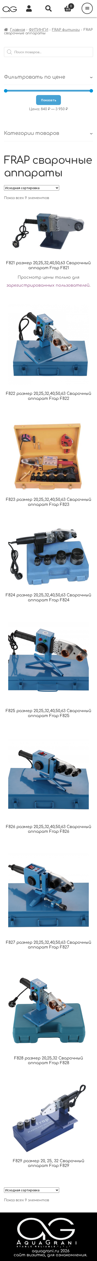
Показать (48, 100)
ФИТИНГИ (38, 30)
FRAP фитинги (66, 30)
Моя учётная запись (29, 8)
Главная (17, 30)
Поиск (48, 8)
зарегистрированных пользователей (48, 285)
